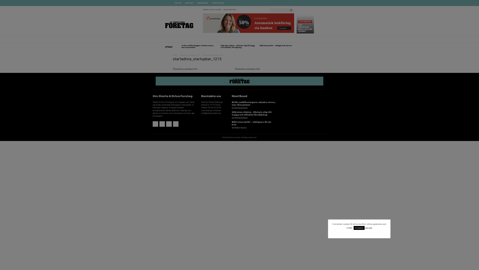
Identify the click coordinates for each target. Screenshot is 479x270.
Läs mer (368, 228)
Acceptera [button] (359, 228)
